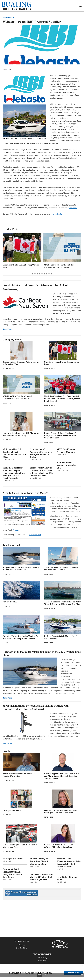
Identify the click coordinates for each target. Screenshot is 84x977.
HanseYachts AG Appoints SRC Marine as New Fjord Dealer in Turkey (20, 434)
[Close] (82, 965)
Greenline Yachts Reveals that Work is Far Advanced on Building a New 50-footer (20, 637)
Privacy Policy (42, 958)
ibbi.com (73, 208)
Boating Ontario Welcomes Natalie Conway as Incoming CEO (21, 363)
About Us (21, 945)
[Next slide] (78, 252)
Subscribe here (35, 535)
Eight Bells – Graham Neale (67, 878)
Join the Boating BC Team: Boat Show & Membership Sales (20, 846)
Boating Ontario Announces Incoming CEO (66, 465)
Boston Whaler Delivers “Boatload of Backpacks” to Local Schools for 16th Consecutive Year (60, 435)
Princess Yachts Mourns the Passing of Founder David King (19, 774)
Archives (16, 530)
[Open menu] (80, 6)
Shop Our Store (21, 948)
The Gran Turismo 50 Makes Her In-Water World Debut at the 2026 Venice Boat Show (62, 603)
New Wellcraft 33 (10, 601)
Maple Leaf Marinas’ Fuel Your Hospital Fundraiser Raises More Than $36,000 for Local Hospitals (60, 267)
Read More (7, 329)
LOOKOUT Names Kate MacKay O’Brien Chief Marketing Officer (58, 846)
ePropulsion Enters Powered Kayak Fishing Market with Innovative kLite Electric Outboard (36, 707)
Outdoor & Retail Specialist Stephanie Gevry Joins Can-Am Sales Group (60, 811)
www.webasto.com (58, 214)
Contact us (42, 961)
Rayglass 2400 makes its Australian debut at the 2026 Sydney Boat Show (21, 568)
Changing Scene (9, 17)
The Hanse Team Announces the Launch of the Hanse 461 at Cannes (62, 568)
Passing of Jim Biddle (12, 810)
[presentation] (22, 247)
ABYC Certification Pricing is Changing (66, 450)
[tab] (32, 273)
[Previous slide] (5, 252)
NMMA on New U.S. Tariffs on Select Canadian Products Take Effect (18, 266)
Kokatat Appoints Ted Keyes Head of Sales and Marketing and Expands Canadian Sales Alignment (62, 776)
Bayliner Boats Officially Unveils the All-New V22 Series (61, 637)
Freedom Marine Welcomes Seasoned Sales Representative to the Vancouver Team (69, 862)
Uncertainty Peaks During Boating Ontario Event (62, 363)
